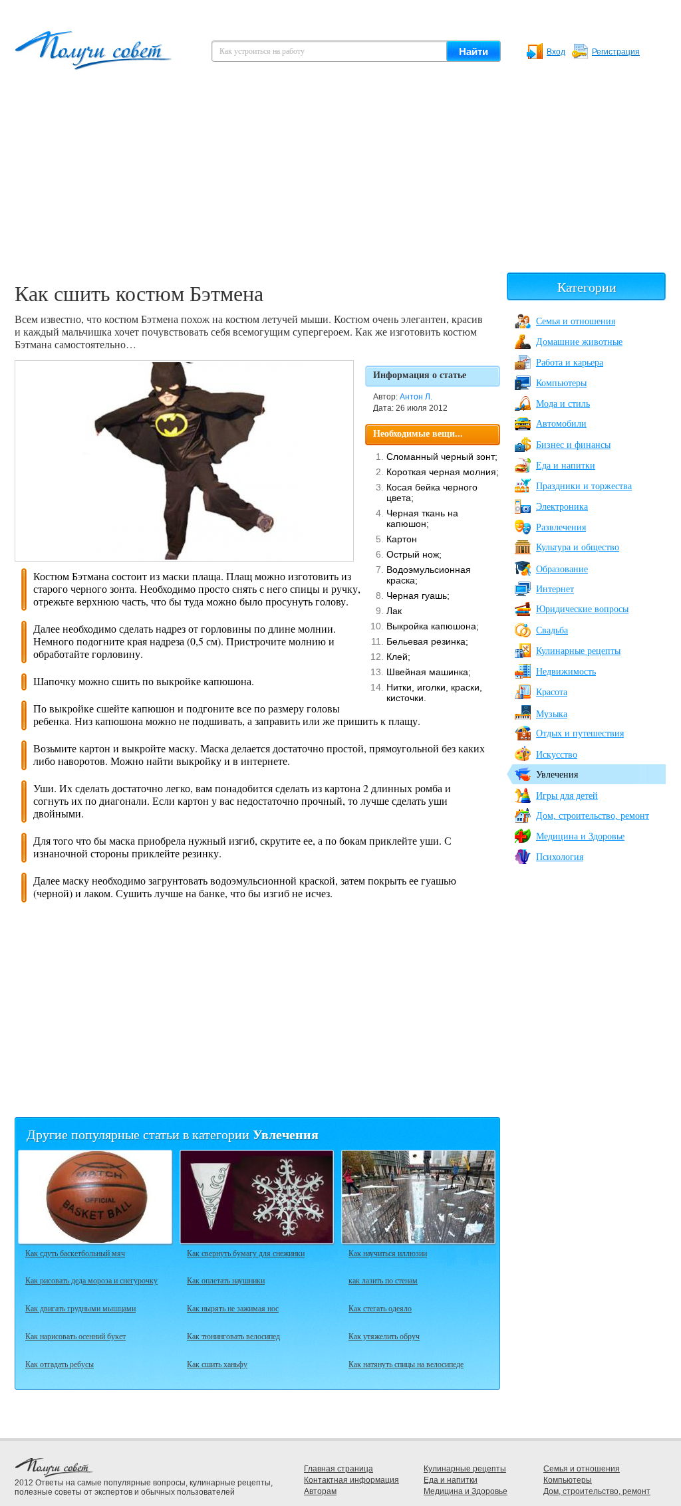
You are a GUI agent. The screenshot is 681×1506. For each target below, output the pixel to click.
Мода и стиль (563, 404)
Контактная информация (351, 1480)
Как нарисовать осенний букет (75, 1336)
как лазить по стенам (383, 1280)
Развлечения (561, 527)
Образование (562, 569)
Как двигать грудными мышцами (80, 1308)
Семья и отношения (575, 321)
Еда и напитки (565, 466)
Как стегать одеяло (380, 1308)
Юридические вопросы (582, 609)
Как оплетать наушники (226, 1280)
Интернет (555, 589)
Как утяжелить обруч (384, 1336)
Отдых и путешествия (580, 733)
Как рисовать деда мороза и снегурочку (91, 1280)
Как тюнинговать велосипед (233, 1336)
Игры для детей (567, 796)
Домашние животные (579, 342)
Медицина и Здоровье (580, 836)
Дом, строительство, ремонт (592, 816)
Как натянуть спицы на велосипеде (406, 1363)
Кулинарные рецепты (578, 651)
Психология (559, 857)
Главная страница (338, 1468)
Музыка (551, 714)
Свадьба (552, 630)
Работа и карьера (569, 363)
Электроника (562, 507)
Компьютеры (561, 383)
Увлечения (557, 775)
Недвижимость (566, 672)
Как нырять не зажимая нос (233, 1308)
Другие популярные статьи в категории (173, 1134)
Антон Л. (416, 396)
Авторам (320, 1491)
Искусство (556, 755)
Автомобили (561, 424)
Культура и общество (577, 547)
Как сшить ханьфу (217, 1363)
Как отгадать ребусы (59, 1363)
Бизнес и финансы (573, 445)
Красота (551, 692)
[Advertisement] (340, 179)
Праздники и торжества (584, 486)
